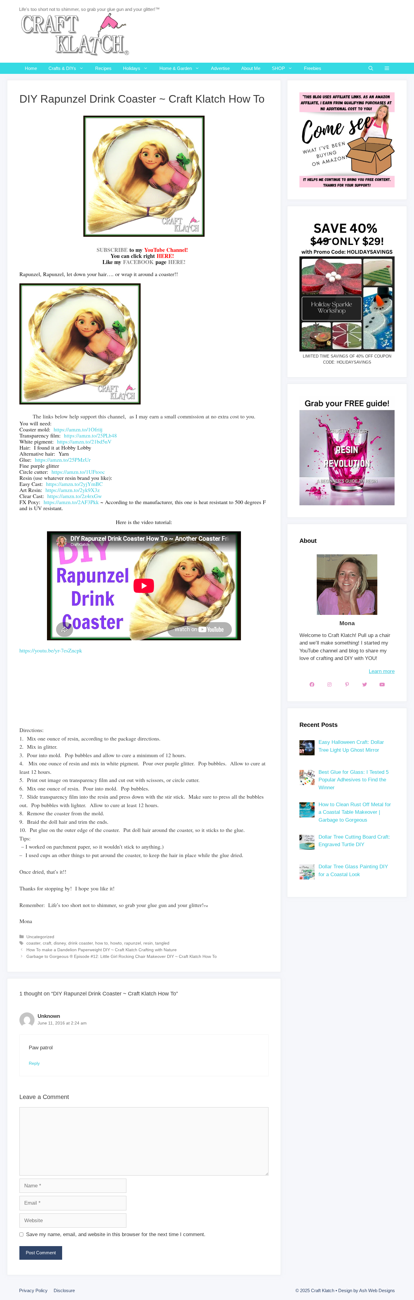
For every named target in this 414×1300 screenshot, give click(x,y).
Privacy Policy (33, 1290)
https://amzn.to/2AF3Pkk (71, 502)
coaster (33, 943)
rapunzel (132, 943)
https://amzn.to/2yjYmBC (74, 483)
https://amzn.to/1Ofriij (78, 429)
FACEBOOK (138, 262)
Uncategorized (40, 936)
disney (60, 943)
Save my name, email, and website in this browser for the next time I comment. (115, 1234)
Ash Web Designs (377, 1290)
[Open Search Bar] (371, 68)
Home (31, 68)
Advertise (220, 68)
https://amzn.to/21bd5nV (84, 441)
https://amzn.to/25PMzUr (63, 459)
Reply (34, 1063)
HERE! (176, 262)
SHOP (278, 68)
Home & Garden (175, 68)
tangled (162, 943)
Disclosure (64, 1290)
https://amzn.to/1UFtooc (78, 471)
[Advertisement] (129, 702)
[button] (387, 68)
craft (47, 943)
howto (116, 943)
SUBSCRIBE (112, 250)
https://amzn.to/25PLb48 (90, 435)
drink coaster (80, 943)
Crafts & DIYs (62, 68)
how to (101, 943)
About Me (250, 68)
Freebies (312, 68)
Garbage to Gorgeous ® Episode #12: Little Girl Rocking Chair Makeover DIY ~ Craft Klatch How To (121, 956)
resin (148, 943)
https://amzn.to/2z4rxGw (74, 496)
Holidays (131, 68)
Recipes (103, 68)
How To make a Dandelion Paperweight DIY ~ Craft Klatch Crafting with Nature (101, 949)
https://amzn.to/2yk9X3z (72, 489)
